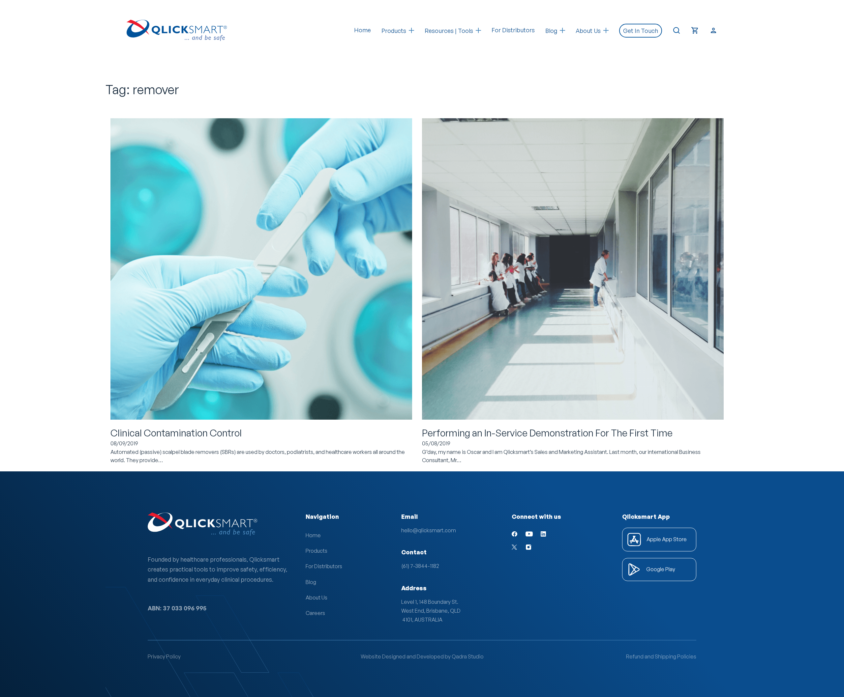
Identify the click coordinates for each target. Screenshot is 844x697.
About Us (316, 597)
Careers (315, 613)
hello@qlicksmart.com (428, 530)
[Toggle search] (676, 30)
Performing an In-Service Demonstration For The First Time (547, 433)
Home (362, 30)
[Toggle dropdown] (411, 30)
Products (393, 31)
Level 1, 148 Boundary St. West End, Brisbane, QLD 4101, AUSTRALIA (431, 611)
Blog (311, 582)
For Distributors (513, 30)
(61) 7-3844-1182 (420, 566)
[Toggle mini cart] (695, 30)
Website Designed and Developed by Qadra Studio (422, 656)
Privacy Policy (164, 656)
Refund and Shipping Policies (661, 656)
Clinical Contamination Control (176, 433)
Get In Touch (640, 30)
